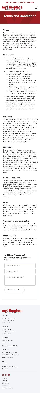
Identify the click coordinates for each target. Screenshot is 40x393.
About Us (4, 378)
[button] (36, 7)
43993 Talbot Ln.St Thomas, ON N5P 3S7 (8, 330)
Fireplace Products (7, 340)
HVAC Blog (5, 380)
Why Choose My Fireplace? (10, 345)
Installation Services (7, 357)
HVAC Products (6, 343)
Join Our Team (6, 383)
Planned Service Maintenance (10, 355)
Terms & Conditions (7, 388)
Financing (4, 369)
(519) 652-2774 (6, 322)
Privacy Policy (6, 385)
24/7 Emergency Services (9, 352)
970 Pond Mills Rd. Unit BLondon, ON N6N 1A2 (9, 319)
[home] (12, 8)
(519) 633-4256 (6, 333)
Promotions (5, 364)
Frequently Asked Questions (10, 366)
